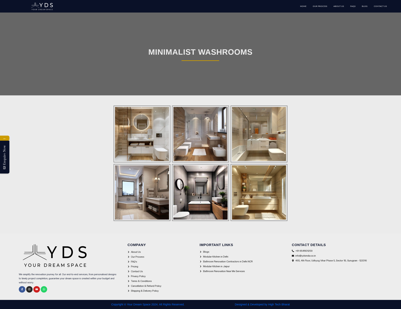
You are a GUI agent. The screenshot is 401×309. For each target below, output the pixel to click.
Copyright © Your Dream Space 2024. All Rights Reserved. (148, 304)
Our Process (320, 6)
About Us (338, 6)
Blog (365, 6)
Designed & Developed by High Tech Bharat (262, 304)
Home (303, 6)
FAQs (353, 6)
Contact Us (380, 6)
